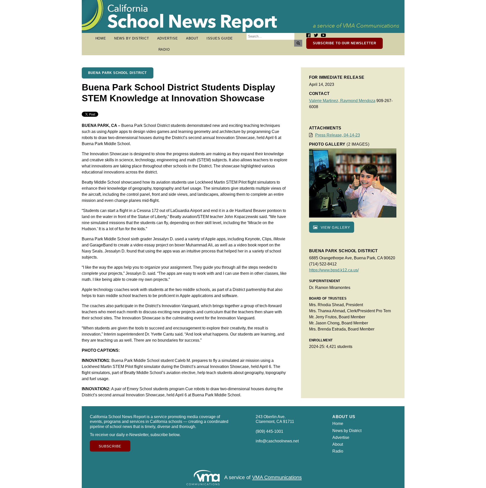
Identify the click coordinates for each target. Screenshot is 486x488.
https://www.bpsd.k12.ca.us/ (334, 270)
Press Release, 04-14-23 (337, 135)
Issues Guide (220, 38)
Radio (164, 49)
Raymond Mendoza (357, 101)
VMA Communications (277, 477)
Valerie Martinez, (324, 101)
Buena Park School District (117, 73)
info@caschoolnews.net (277, 441)
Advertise (167, 38)
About (192, 38)
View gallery (334, 227)
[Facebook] (308, 35)
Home (100, 38)
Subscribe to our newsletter (344, 43)
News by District (131, 38)
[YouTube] (323, 35)
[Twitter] (316, 35)
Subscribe (110, 446)
